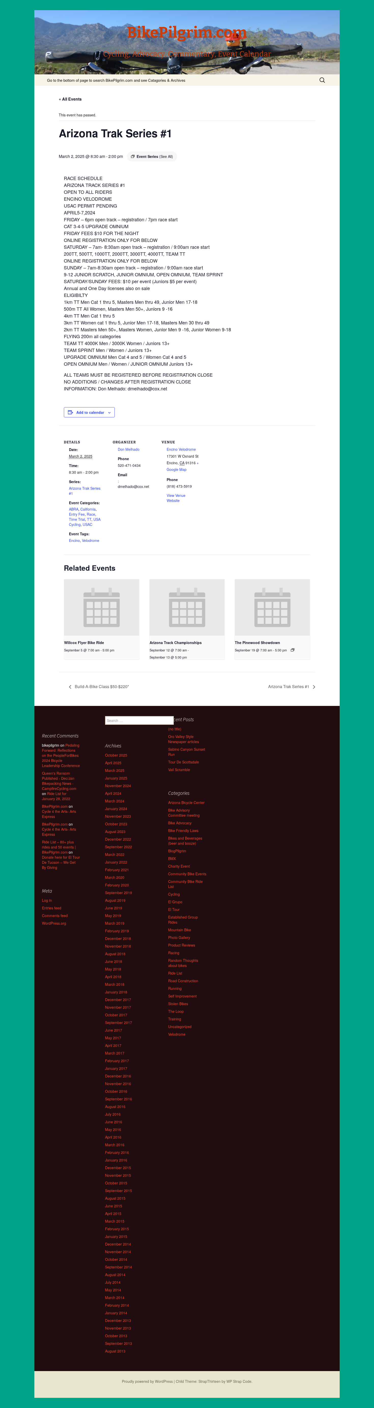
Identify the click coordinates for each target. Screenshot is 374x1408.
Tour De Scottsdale (183, 761)
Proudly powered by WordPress (147, 1381)
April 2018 (113, 976)
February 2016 (117, 1152)
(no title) (174, 728)
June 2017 (113, 1030)
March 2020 (114, 877)
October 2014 (116, 1259)
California (88, 509)
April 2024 (113, 793)
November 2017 (118, 1007)
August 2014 (115, 1274)
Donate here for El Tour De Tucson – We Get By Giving (61, 862)
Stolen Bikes (178, 1003)
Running (175, 988)
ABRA (73, 509)
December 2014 (118, 1244)
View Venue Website (176, 498)
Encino (74, 540)
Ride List (175, 973)
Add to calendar (90, 412)
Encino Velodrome (181, 449)
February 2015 (117, 1228)
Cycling (174, 894)
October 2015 (116, 1182)
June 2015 (113, 1205)
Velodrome (90, 540)
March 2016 (114, 1144)
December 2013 (118, 1320)
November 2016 (118, 1083)
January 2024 (116, 808)
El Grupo (175, 901)
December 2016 (118, 1075)
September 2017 (118, 1022)
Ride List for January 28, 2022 (56, 796)
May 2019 (113, 915)
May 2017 (113, 1037)
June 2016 (113, 1121)
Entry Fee (77, 514)
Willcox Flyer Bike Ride (84, 642)
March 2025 (114, 770)
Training (174, 1018)
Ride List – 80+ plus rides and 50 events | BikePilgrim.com (59, 847)
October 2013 (116, 1335)
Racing (173, 952)
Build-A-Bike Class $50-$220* (101, 686)
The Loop (176, 1011)
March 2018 (114, 984)
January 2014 (116, 1312)
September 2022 (118, 846)
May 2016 (113, 1129)
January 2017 (116, 1068)
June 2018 (113, 961)
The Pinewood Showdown (257, 642)
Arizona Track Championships (176, 642)
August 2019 (115, 900)
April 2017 (113, 1045)
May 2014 (113, 1289)
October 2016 (116, 1091)
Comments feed (55, 915)
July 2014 (113, 1282)
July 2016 (113, 1114)
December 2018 (118, 938)
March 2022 (114, 854)
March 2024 (114, 800)
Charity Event (179, 866)
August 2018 (115, 953)
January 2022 (116, 862)
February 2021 (117, 869)
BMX (172, 858)
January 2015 (116, 1236)
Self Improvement (182, 996)
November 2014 (118, 1251)
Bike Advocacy (180, 822)
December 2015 (118, 1167)
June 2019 (113, 907)
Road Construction (183, 980)
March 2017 (114, 1053)
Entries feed (51, 907)
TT (89, 519)
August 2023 (115, 831)
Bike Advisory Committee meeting (184, 813)
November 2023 (118, 816)
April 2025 (113, 762)
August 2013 (115, 1351)
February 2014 (117, 1305)
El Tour (174, 909)
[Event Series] (292, 649)
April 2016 (113, 1137)
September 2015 (118, 1190)
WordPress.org (54, 923)
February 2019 (117, 930)
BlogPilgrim (177, 850)
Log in (47, 900)
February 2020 (117, 884)
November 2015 (118, 1175)
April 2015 (113, 1213)
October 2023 (116, 823)
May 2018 (113, 969)
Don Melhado (128, 449)
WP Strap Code (238, 1381)
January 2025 (116, 778)
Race (91, 514)
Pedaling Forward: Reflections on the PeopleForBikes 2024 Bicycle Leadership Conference (61, 755)
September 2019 (118, 892)
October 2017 (116, 1014)
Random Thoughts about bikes (183, 963)
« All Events (70, 99)
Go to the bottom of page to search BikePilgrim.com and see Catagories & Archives (116, 80)
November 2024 (118, 785)
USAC (87, 524)
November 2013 (118, 1328)
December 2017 (118, 999)
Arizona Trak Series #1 (289, 686)
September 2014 (118, 1266)
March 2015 (114, 1221)
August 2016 (115, 1106)
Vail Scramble (179, 769)
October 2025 (116, 755)
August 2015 (115, 1198)
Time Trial (77, 519)
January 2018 (116, 991)
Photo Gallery (179, 937)
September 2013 (118, 1343)
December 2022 (118, 839)
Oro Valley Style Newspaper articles (183, 739)
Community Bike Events (187, 873)
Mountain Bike (179, 929)
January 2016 (116, 1160)
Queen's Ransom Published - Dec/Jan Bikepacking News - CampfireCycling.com (59, 781)
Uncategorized (180, 1026)
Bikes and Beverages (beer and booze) (185, 841)
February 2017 (117, 1060)
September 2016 (118, 1098)
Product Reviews (181, 945)
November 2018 (118, 946)
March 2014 (114, 1297)
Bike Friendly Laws (183, 830)
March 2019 (114, 923)
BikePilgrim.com (55, 806)
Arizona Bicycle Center (186, 802)
